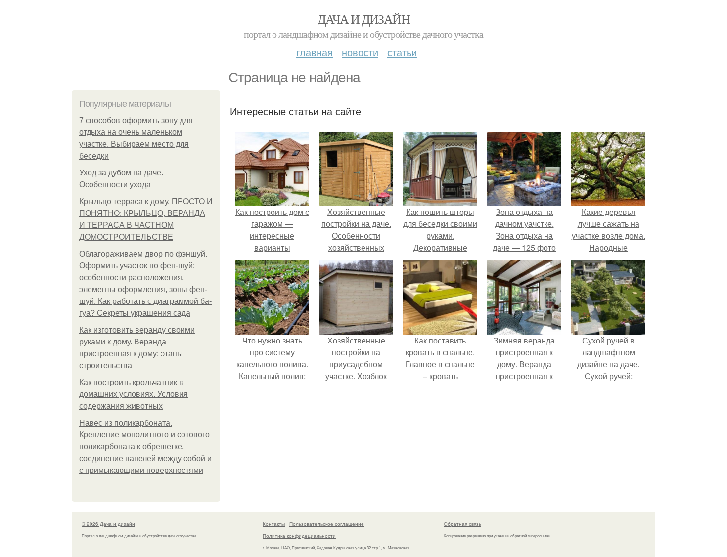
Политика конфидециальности (299, 535)
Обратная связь (462, 523)
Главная (314, 52)
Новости (360, 52)
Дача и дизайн (363, 18)
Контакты (274, 523)
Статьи (402, 52)
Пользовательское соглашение (326, 523)
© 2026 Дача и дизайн (108, 523)
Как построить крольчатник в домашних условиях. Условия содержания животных (133, 394)
